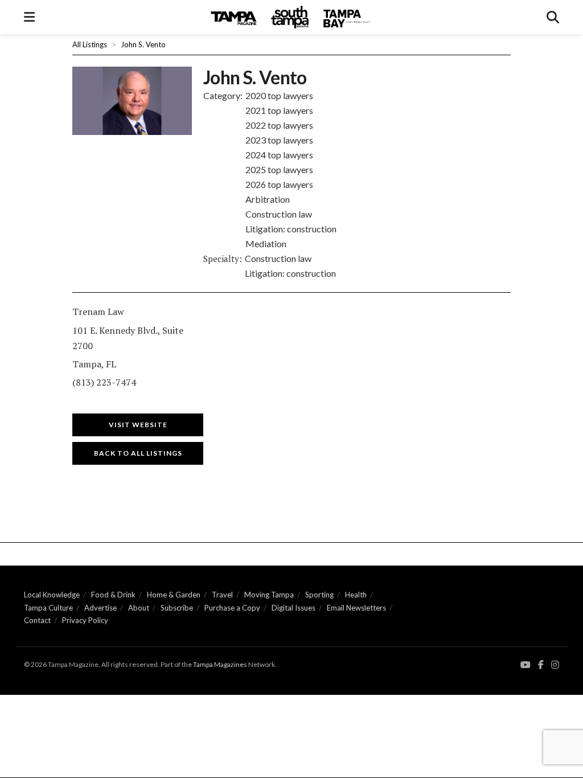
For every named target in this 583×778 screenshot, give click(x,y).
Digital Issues (293, 607)
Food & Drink (113, 594)
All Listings (89, 44)
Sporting (319, 594)
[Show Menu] (29, 17)
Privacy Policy (85, 620)
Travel (222, 594)
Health (356, 594)
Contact (37, 620)
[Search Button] (553, 17)
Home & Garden (173, 594)
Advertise (100, 607)
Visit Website (138, 424)
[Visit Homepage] (291, 17)
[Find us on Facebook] (541, 664)
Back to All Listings (138, 453)
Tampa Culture (48, 607)
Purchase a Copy (232, 607)
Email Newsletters (356, 607)
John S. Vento (143, 44)
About (138, 607)
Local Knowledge (52, 594)
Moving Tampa (269, 594)
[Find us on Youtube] (525, 664)
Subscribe (177, 607)
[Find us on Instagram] (555, 664)
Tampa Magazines (220, 664)
